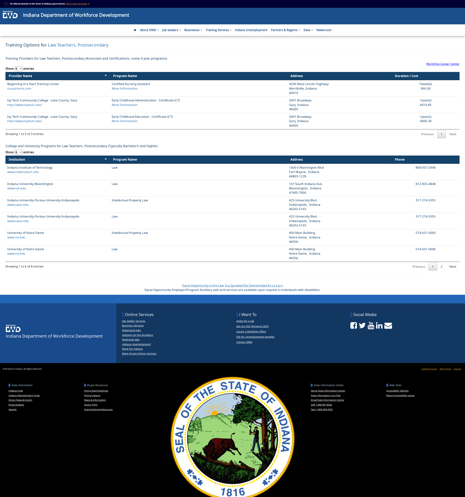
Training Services (218, 30)
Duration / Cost (406, 76)
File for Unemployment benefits (255, 337)
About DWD (148, 30)
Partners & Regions (284, 30)
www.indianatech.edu (23, 172)
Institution (17, 159)
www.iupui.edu (18, 204)
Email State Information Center (327, 400)
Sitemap (457, 368)
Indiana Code (16, 390)
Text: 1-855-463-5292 (322, 409)
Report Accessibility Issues (400, 395)
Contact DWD (244, 342)
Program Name (125, 76)
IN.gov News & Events (20, 400)
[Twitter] (362, 325)
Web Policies (445, 368)
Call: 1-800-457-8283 (321, 404)
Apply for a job (245, 321)
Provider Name (20, 76)
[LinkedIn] (379, 325)
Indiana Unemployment (251, 30)
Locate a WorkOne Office (251, 331)
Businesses (192, 30)
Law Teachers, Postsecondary (78, 45)
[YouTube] (371, 325)
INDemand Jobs (131, 330)
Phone (400, 159)
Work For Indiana (132, 348)
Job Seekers (170, 30)
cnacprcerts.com (19, 88)
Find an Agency (92, 395)
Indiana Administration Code (24, 395)
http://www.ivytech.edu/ (24, 105)
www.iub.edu (16, 188)
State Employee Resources (98, 409)
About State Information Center (328, 390)
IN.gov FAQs (90, 404)
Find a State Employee (96, 390)
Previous (427, 134)
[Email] (388, 325)
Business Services (133, 325)
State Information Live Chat (326, 395)
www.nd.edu (16, 237)
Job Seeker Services (133, 321)
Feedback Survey (429, 368)
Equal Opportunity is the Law (203, 285)
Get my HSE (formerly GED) (252, 326)
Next (452, 134)
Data (307, 30)
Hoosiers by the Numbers (137, 335)
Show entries (19, 69)
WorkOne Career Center (443, 64)
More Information (125, 88)
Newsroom (323, 30)
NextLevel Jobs (131, 339)
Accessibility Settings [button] (397, 390)
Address (296, 76)
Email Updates (16, 404)
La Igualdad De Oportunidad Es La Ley (253, 285)
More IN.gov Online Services (139, 353)
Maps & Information (95, 400)
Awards (13, 409)
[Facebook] (353, 325)
